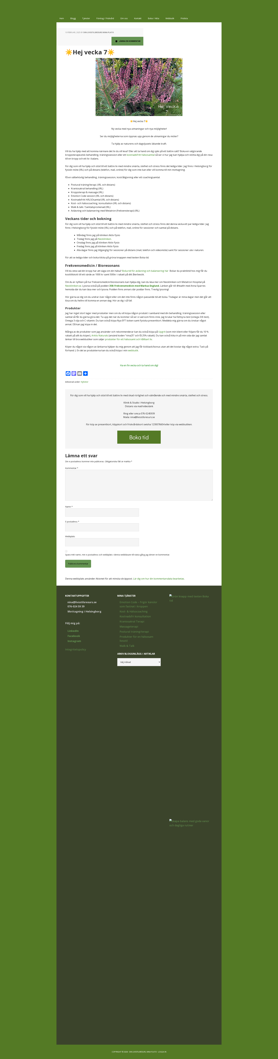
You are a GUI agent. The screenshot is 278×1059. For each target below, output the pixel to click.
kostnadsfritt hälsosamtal (141, 154)
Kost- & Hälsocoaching (134, 611)
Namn (69, 506)
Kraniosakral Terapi (132, 621)
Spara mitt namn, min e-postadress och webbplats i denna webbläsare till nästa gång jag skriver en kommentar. (117, 554)
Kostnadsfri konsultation (135, 616)
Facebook (73, 636)
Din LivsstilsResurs (75, 7)
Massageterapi (129, 626)
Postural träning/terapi (134, 631)
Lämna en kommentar (129, 41)
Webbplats (70, 536)
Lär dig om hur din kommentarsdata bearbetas (158, 578)
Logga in (162, 1052)
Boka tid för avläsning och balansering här (145, 270)
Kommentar (71, 468)
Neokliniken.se (73, 285)
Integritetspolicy (75, 649)
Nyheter (84, 381)
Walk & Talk (127, 646)
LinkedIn (73, 631)
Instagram (74, 641)
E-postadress (72, 521)
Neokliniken (104, 239)
